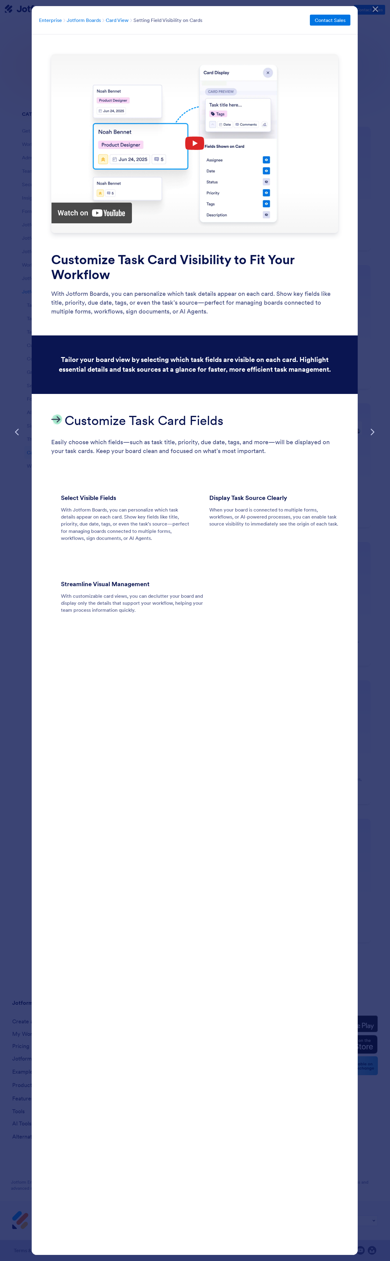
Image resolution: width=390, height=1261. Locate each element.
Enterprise (50, 20)
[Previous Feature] (17, 432)
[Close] (375, 9)
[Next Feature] (372, 432)
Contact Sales (330, 20)
